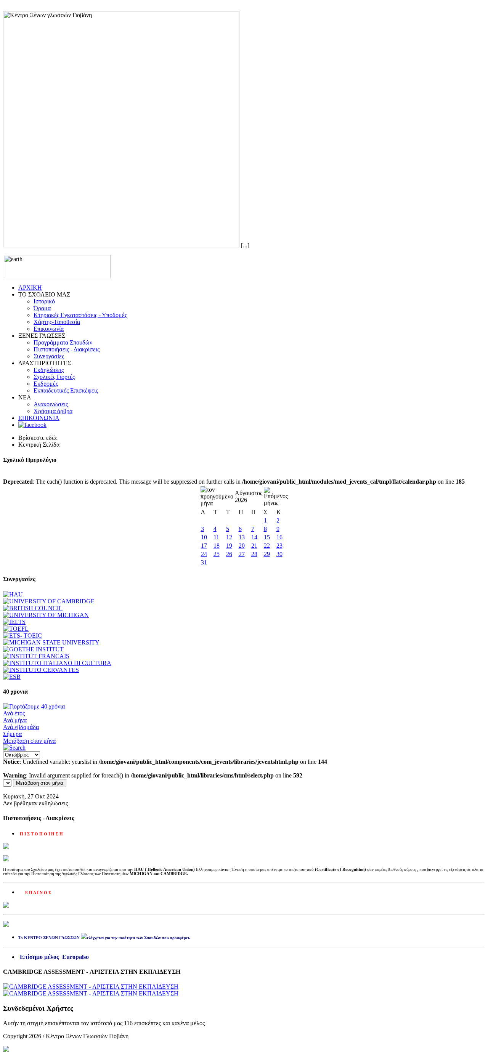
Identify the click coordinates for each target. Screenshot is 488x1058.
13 (242, 537)
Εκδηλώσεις (49, 370)
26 (229, 554)
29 (267, 554)
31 (204, 562)
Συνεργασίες (49, 356)
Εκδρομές (46, 383)
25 (217, 554)
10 (204, 537)
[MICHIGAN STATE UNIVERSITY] (51, 642)
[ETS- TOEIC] (22, 635)
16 (279, 537)
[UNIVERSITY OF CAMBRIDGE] (49, 601)
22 (267, 545)
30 (279, 554)
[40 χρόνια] (34, 706)
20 (242, 545)
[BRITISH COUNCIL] (33, 608)
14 (254, 537)
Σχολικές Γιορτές (54, 377)
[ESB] (12, 676)
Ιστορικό (44, 301)
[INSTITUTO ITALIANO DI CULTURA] (57, 663)
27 (242, 554)
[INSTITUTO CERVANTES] (41, 670)
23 (279, 545)
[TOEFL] (16, 628)
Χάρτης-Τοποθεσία (57, 322)
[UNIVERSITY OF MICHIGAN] (46, 615)
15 (267, 537)
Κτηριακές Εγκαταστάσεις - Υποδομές (80, 315)
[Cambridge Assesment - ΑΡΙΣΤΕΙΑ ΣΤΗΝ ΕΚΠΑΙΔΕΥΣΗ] (90, 986)
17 (204, 545)
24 (204, 554)
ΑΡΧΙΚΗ (30, 287)
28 (254, 554)
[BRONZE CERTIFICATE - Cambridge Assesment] (90, 993)
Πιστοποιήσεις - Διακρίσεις (67, 349)
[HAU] (13, 594)
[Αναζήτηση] (14, 747)
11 (216, 537)
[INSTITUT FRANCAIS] (36, 656)
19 (229, 545)
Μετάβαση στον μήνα (29, 740)
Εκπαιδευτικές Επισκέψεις (66, 390)
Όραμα (42, 308)
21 (254, 545)
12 (229, 537)
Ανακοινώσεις (51, 404)
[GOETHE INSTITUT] (33, 649)
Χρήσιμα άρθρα (53, 411)
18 (217, 545)
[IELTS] (14, 622)
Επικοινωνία (49, 328)
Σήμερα (12, 734)
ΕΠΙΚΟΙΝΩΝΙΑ (38, 418)
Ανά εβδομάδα (21, 727)
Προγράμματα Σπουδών (63, 342)
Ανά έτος (14, 713)
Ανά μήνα (15, 720)
